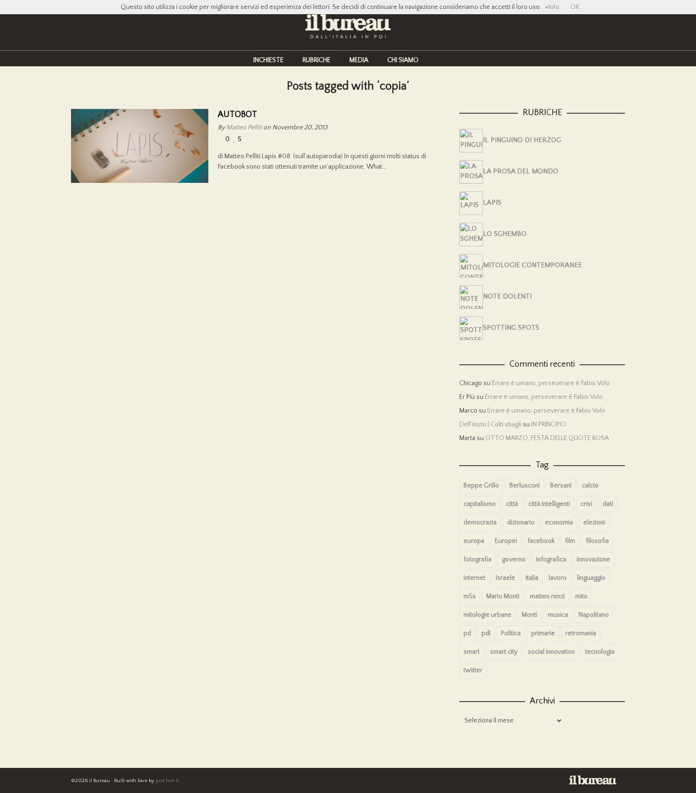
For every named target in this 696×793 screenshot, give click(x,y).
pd (467, 633)
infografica (551, 559)
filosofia (597, 541)
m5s (470, 596)
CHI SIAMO (403, 60)
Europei (506, 541)
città (512, 504)
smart (472, 652)
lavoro (558, 578)
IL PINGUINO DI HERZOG (522, 140)
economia (559, 522)
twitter (473, 670)
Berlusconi (524, 485)
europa (474, 541)
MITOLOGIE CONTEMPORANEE (532, 265)
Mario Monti (502, 596)
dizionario (521, 522)
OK (575, 7)
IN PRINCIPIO (548, 424)
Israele (505, 578)
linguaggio (591, 578)
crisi (586, 504)
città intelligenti (549, 504)
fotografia (477, 559)
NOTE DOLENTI (507, 296)
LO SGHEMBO (504, 234)
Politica (511, 633)
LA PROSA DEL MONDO (520, 171)
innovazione (593, 559)
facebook (540, 541)
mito (581, 596)
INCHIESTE (268, 60)
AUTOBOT (237, 114)
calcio (590, 485)
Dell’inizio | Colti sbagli (490, 424)
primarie (543, 633)
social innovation (551, 652)
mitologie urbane (487, 615)
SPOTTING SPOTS (511, 328)
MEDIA (358, 60)
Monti (529, 615)
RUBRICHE (316, 60)
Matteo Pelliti (244, 127)
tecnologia (600, 652)
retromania (580, 633)
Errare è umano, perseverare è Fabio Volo (551, 383)
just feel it (167, 781)
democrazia (480, 522)
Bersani (560, 485)
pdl (486, 633)
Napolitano (594, 615)
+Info (552, 7)
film (570, 541)
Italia (532, 578)
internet (474, 578)
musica (558, 615)
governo (514, 559)
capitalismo (480, 504)
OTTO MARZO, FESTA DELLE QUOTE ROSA (547, 438)
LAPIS (492, 202)
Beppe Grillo (481, 485)
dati (608, 504)
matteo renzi (547, 596)
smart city (504, 652)
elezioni (594, 522)
